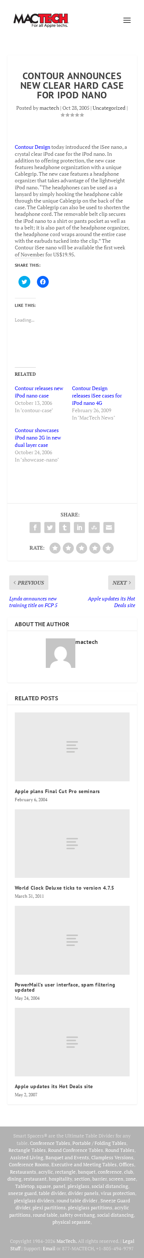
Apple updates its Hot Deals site (54, 1086)
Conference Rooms (29, 1164)
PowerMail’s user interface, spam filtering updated (65, 987)
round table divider (77, 1200)
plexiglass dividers (34, 1200)
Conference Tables (50, 1143)
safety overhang (77, 1215)
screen (116, 1178)
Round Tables (119, 1150)
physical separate (71, 1222)
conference (110, 1171)
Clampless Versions (112, 1157)
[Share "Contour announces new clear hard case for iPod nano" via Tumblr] (64, 527)
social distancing (110, 1186)
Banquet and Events (67, 1157)
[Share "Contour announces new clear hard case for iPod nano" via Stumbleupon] (94, 527)
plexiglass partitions (90, 1207)
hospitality (60, 1178)
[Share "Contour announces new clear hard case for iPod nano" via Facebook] (35, 527)
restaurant (35, 1178)
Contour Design (32, 146)
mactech (49, 107)
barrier (99, 1178)
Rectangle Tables (27, 1150)
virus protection (118, 1193)
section (82, 1178)
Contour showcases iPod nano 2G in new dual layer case (38, 437)
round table (45, 1215)
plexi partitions (49, 1207)
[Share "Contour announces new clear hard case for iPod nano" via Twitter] (49, 527)
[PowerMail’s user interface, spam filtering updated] (72, 940)
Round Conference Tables (75, 1150)
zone (131, 1178)
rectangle (65, 1171)
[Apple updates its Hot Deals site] (72, 1042)
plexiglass (78, 1186)
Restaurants (23, 1171)
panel (59, 1186)
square (44, 1186)
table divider (52, 1193)
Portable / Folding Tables (99, 1143)
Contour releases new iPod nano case (39, 392)
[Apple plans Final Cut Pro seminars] (72, 746)
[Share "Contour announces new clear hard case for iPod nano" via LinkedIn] (79, 527)
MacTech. (66, 1241)
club (128, 1171)
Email (49, 1248)
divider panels (83, 1193)
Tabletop (24, 1186)
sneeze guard (22, 1193)
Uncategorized (109, 107)
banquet (87, 1171)
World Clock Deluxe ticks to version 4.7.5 (64, 887)
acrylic (45, 1171)
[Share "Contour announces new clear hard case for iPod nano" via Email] (109, 527)
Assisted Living (26, 1157)
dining (14, 1178)
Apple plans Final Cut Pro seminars (57, 791)
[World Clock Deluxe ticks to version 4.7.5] (72, 843)
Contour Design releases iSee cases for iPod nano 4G (97, 395)
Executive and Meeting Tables (84, 1164)
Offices (126, 1164)
